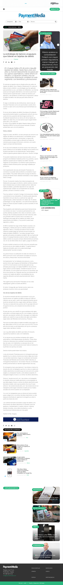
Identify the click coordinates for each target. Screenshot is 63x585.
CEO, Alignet (44, 210)
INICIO (5, 27)
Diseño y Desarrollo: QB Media (36, 583)
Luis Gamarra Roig (48, 208)
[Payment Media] (32, 14)
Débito (19, 27)
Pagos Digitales (12, 27)
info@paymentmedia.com (9, 575)
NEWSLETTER (55, 9)
